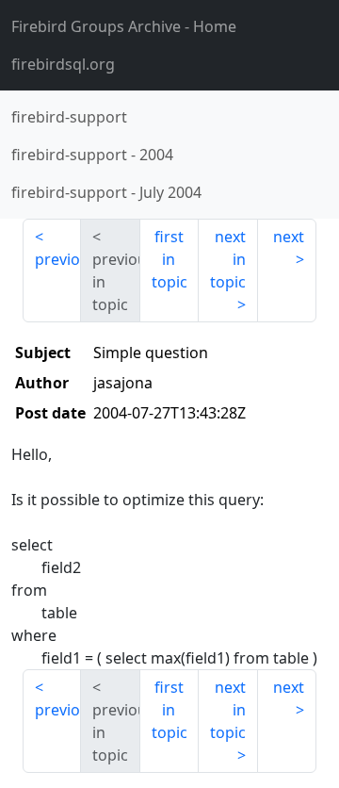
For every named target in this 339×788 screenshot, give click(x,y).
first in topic (169, 259)
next (288, 236)
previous (58, 259)
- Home (123, 26)
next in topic (228, 259)
